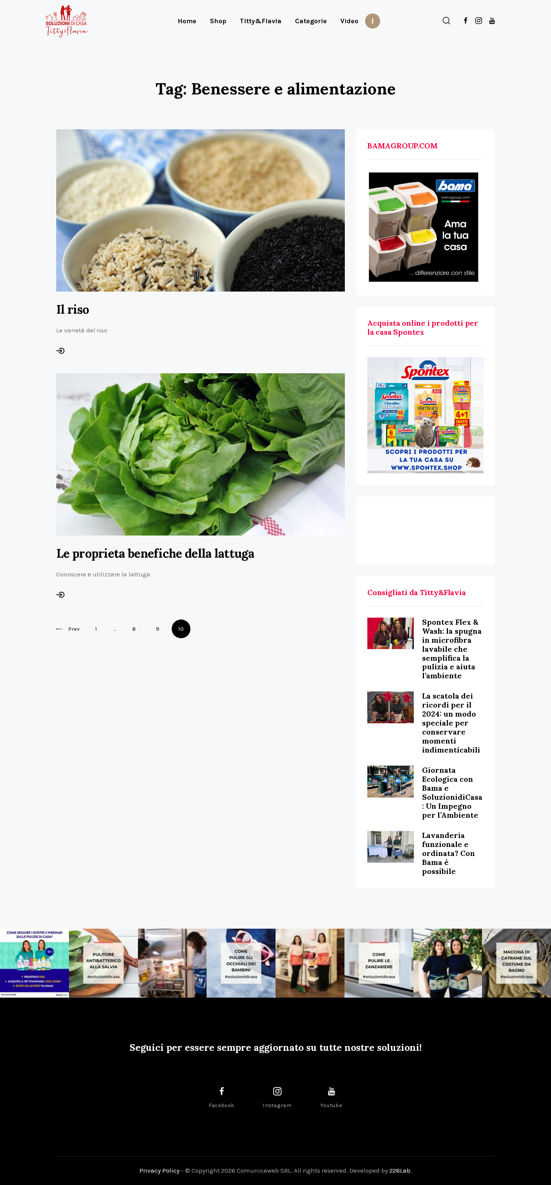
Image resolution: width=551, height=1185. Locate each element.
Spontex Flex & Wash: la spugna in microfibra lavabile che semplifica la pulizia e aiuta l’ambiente (452, 649)
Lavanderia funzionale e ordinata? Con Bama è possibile (448, 853)
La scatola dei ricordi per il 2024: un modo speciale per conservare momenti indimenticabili (451, 722)
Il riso (72, 309)
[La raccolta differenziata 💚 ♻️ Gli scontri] (310, 963)
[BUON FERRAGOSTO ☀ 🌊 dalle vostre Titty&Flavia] (447, 963)
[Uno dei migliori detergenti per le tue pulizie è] (103, 963)
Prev (74, 628)
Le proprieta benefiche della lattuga (155, 553)
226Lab (399, 1170)
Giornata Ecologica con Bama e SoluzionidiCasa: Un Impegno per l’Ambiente (452, 792)
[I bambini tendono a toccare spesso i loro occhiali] (241, 963)
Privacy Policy (159, 1170)
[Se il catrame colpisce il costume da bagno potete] (516, 963)
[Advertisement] (425, 531)
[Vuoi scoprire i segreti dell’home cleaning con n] (34, 963)
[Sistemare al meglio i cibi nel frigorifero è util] (172, 963)
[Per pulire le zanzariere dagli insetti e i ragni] (378, 963)
